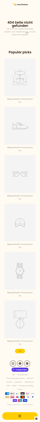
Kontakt (9, 382)
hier (26, 32)
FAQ (13, 374)
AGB (8, 385)
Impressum (18, 382)
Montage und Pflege (26, 385)
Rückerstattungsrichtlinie (16, 378)
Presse (20, 389)
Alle (20, 351)
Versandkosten (22, 374)
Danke (14, 385)
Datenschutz (29, 382)
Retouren (30, 378)
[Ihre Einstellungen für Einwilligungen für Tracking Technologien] (36, 418)
